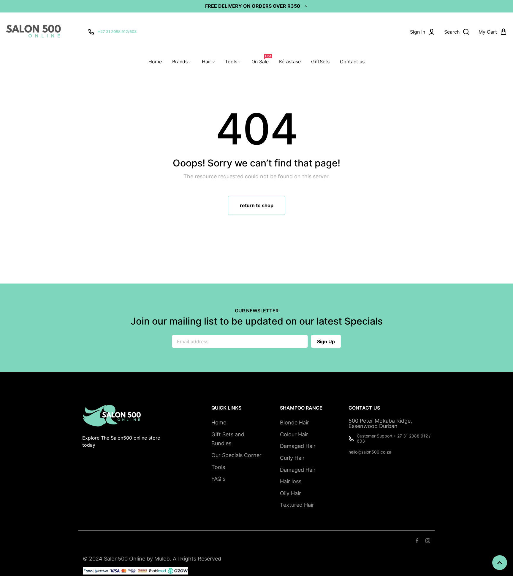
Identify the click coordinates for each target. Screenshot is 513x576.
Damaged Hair (298, 446)
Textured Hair (297, 505)
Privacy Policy (198, 541)
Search (90, 541)
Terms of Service (121, 541)
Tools (218, 467)
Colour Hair (294, 434)
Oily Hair (290, 493)
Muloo (162, 558)
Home (218, 422)
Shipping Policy (161, 541)
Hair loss (290, 481)
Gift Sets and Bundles (227, 439)
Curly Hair (292, 458)
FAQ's (218, 479)
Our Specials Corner (236, 455)
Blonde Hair (294, 422)
